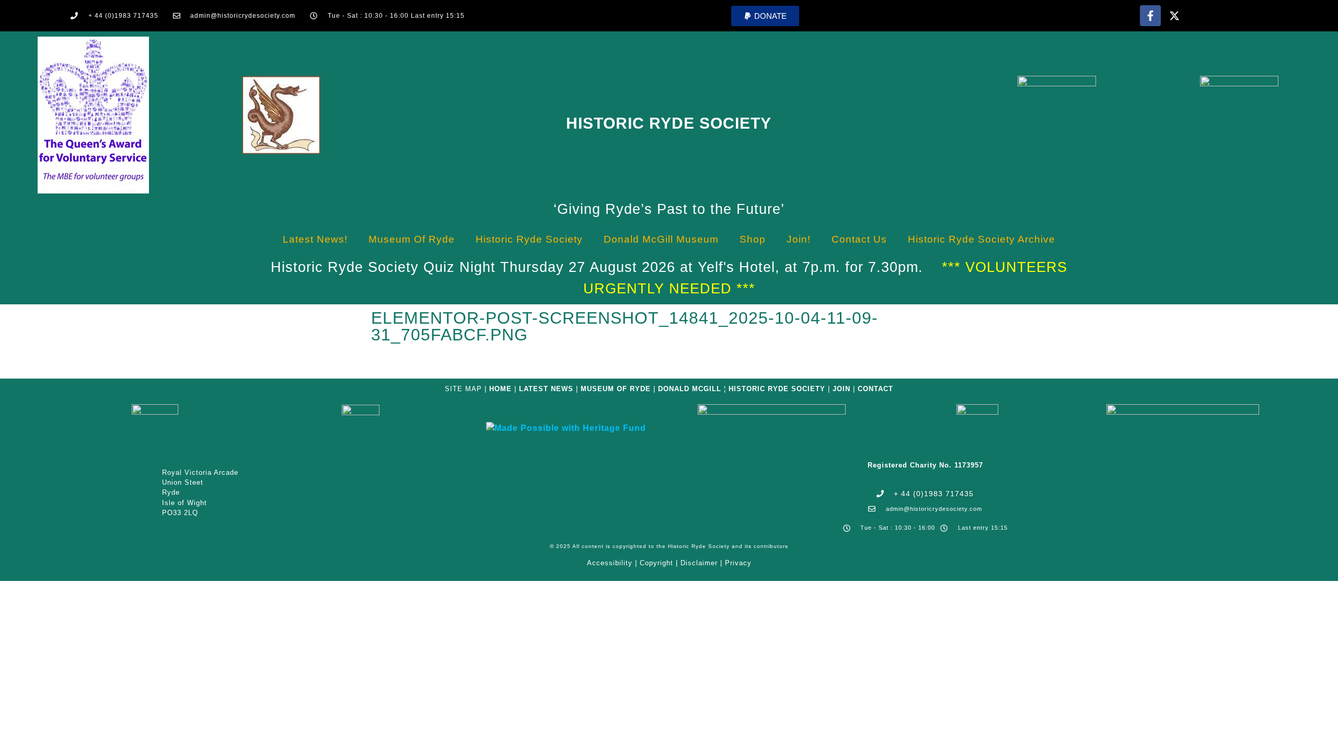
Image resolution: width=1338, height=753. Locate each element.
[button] (765, 16)
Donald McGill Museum (661, 239)
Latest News (546, 389)
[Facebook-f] (1150, 15)
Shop (753, 239)
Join (841, 389)
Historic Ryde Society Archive (981, 239)
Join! (799, 239)
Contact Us (859, 239)
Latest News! (315, 239)
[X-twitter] (1174, 15)
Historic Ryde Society (668, 123)
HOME (500, 389)
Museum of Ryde (411, 239)
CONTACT (875, 389)
